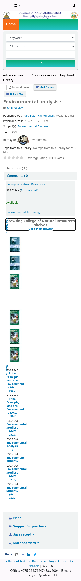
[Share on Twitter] (35, 554)
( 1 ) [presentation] (17, 168)
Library (8, 80)
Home (11, 24)
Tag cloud (67, 75)
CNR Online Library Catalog (7, 5)
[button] (17, 6)
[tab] (40, 168)
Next (7, 366)
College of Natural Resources (25, 184)
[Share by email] (17, 554)
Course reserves (44, 75)
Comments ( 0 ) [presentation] (18, 175)
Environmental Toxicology (23, 212)
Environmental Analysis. (33, 126)
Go (40, 63)
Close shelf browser (51, 229)
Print (16, 518)
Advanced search (15, 75)
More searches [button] (24, 543)
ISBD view (16, 94)
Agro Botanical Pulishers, (39, 116)
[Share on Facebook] (23, 554)
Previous (7, 234)
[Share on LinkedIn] (29, 554)
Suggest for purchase (29, 526)
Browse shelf (30, 190)
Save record (22, 534)
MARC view (46, 87)
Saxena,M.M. (15, 108)
